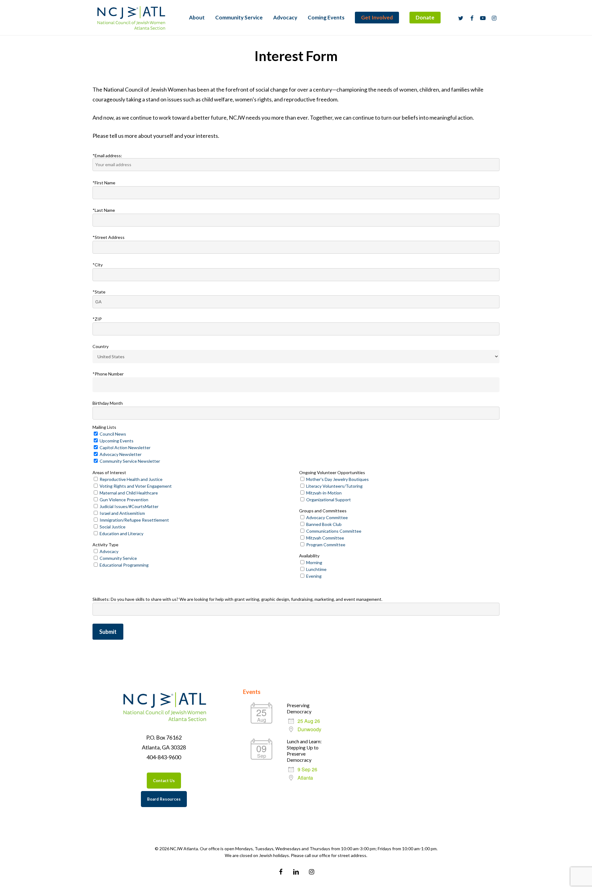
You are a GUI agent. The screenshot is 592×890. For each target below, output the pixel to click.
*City (97, 264)
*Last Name (103, 209)
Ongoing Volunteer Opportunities (332, 472)
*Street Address (108, 237)
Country (100, 346)
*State (98, 291)
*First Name (103, 182)
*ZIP (97, 319)
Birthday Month (107, 402)
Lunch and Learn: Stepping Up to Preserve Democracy (304, 750)
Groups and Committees (323, 510)
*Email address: (107, 155)
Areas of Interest (109, 472)
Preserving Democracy (299, 708)
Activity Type (105, 544)
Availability (309, 555)
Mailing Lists (104, 427)
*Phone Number (108, 373)
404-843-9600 (163, 757)
